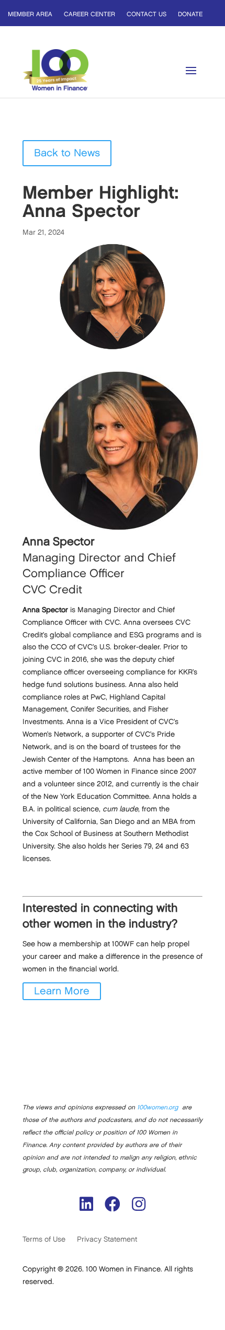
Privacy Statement (107, 1239)
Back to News (67, 153)
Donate (190, 14)
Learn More (61, 991)
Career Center (89, 14)
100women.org (157, 1107)
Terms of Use (43, 1239)
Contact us (146, 14)
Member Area (30, 14)
